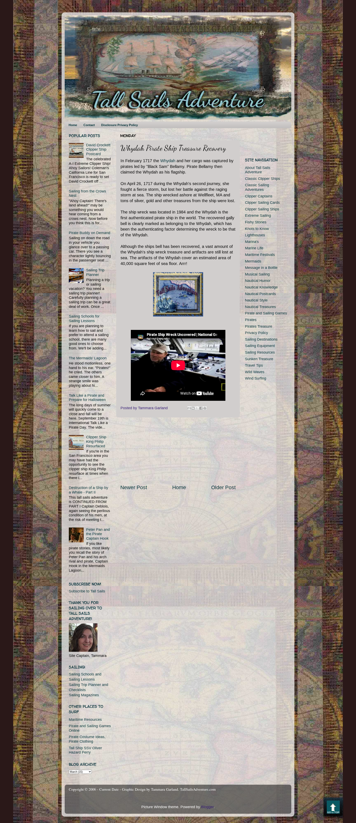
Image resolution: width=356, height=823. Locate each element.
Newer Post (133, 487)
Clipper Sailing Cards (262, 202)
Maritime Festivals (260, 255)
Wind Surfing (255, 378)
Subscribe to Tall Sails (87, 591)
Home (73, 125)
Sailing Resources (260, 352)
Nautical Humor (258, 281)
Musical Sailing (257, 274)
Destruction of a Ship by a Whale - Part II (88, 490)
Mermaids (253, 261)
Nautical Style (256, 300)
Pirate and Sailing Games (266, 313)
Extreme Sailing (258, 215)
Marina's (252, 242)
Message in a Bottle (261, 268)
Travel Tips (254, 365)
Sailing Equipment (260, 346)
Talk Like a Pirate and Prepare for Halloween (87, 397)
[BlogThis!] (193, 408)
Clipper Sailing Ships (262, 209)
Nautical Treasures (260, 307)
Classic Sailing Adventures (257, 187)
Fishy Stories (255, 222)
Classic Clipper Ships (262, 179)
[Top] (333, 808)
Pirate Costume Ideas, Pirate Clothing (87, 739)
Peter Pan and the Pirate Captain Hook (98, 534)
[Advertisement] (178, 450)
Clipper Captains (258, 196)
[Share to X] (197, 408)
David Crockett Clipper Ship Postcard (98, 149)
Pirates (250, 320)
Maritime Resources (85, 719)
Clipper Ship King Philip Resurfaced (96, 441)
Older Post (223, 487)
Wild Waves (254, 372)
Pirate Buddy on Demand (89, 233)
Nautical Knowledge (261, 287)
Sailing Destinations (261, 339)
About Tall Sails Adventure (257, 170)
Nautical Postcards (260, 294)
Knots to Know (257, 229)
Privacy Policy (256, 333)
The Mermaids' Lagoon (88, 358)
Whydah (167, 160)
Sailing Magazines (84, 695)
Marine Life (254, 248)
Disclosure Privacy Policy (119, 125)
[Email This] (189, 408)
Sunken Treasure (259, 359)
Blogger (207, 807)
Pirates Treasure (258, 326)
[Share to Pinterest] (205, 408)
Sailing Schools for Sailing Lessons (84, 318)
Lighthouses (255, 235)
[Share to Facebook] (201, 408)
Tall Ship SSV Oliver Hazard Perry (85, 750)
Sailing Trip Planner (95, 272)
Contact (89, 125)
